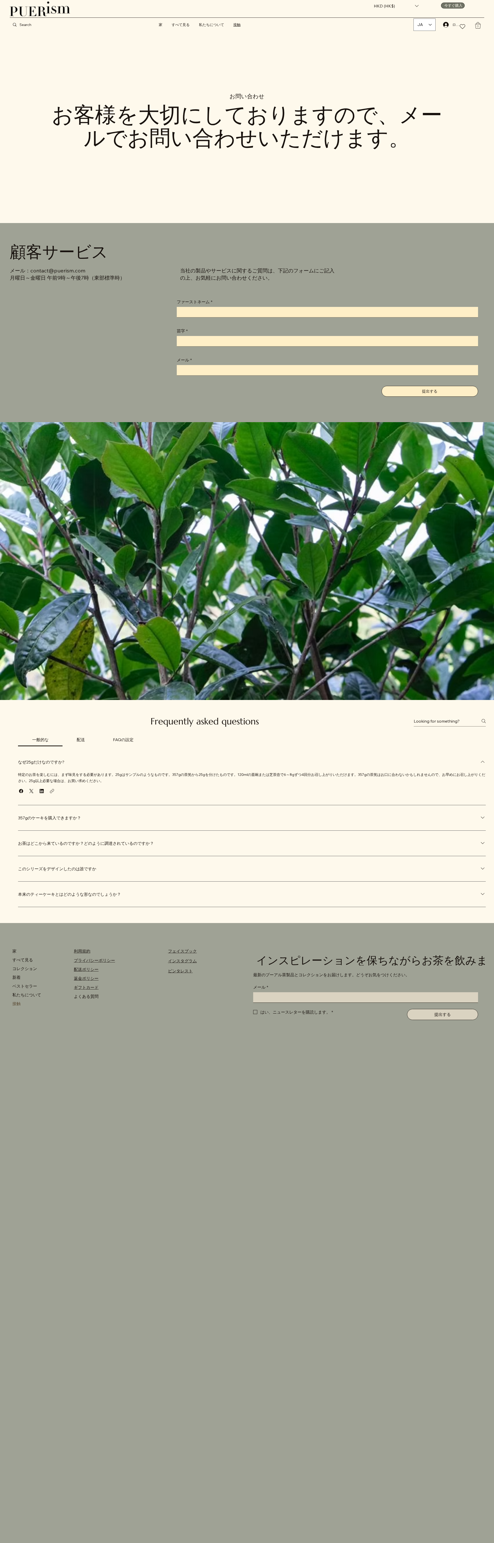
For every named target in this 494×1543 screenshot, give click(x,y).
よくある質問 (86, 996)
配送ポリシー (86, 969)
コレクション (24, 968)
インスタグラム (182, 960)
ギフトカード (86, 987)
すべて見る (22, 959)
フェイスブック (182, 951)
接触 (16, 1003)
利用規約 (82, 951)
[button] (396, 6)
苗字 (182, 330)
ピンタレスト (180, 970)
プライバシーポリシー (94, 960)
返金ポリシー (86, 978)
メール (184, 359)
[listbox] (396, 6)
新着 (16, 977)
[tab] (40, 739)
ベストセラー (24, 986)
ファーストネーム (195, 301)
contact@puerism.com (57, 270)
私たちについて (26, 994)
